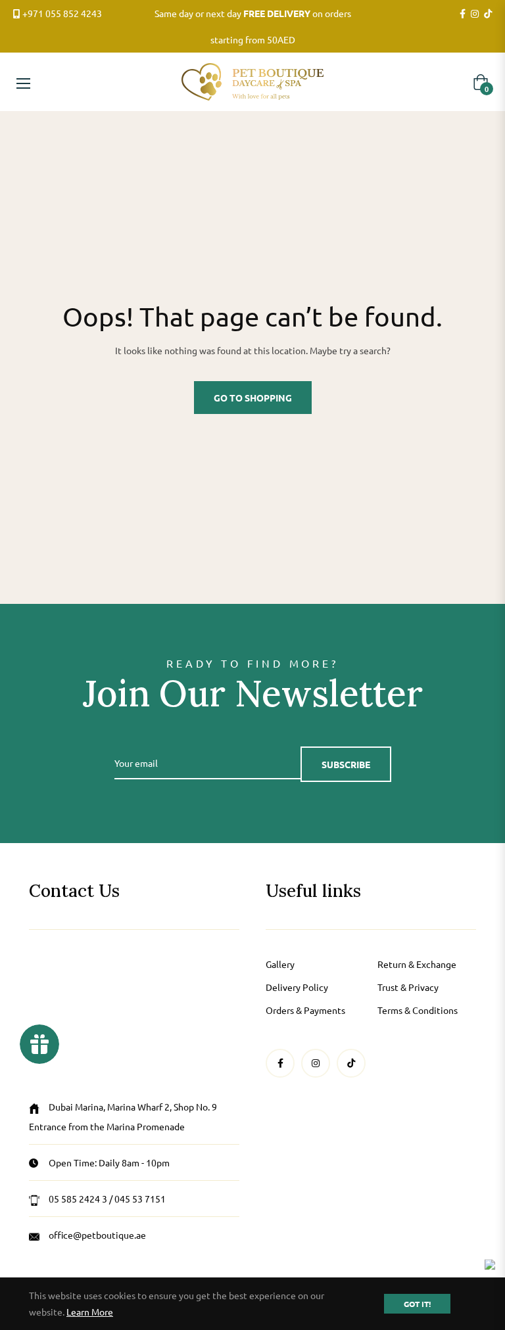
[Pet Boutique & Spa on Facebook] (463, 14)
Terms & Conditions (417, 1010)
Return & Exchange (416, 964)
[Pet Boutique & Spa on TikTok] (488, 14)
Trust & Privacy (408, 987)
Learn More (89, 1312)
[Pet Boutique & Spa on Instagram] (475, 14)
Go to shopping (253, 397)
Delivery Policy (297, 987)
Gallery (280, 964)
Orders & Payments (305, 1010)
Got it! (417, 1303)
